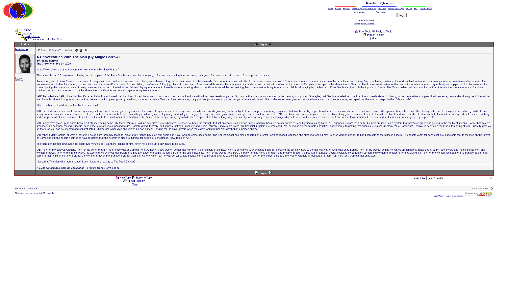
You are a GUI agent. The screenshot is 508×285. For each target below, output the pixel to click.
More (374, 38)
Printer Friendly (376, 34)
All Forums (25, 29)
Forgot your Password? (364, 24)
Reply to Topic (384, 31)
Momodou (21, 49)
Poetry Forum (32, 36)
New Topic (365, 31)
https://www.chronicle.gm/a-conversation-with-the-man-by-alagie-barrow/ (78, 69)
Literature (27, 33)
